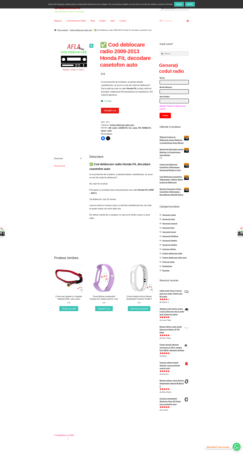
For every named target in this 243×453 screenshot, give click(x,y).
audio (114, 128)
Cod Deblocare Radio (76, 21)
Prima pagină (62, 30)
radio (109, 131)
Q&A (112, 21)
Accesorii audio (169, 215)
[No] (240, 4)
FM (139, 128)
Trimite (165, 115)
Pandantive (167, 266)
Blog (93, 21)
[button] (91, 46)
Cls (130, 128)
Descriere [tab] (58, 158)
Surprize (165, 270)
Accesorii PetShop (170, 236)
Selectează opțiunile (139, 309)
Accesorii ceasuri (169, 223)
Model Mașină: (166, 87)
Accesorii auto (168, 219)
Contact (122, 21)
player (103, 131)
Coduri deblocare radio (172, 253)
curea (134, 128)
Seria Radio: (165, 97)
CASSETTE (123, 128)
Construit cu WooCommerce (81, 438)
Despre (102, 21)
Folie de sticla (168, 262)
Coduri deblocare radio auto (81, 30)
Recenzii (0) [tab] (59, 166)
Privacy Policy (60, 438)
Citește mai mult (69, 309)
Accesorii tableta (169, 241)
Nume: (162, 78)
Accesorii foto (168, 228)
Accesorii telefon (169, 245)
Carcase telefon (169, 249)
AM (109, 128)
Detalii (190, 4)
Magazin (58, 21)
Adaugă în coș (110, 110)
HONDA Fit (146, 128)
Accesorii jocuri (169, 232)
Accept (178, 4)
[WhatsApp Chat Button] (236, 446)
